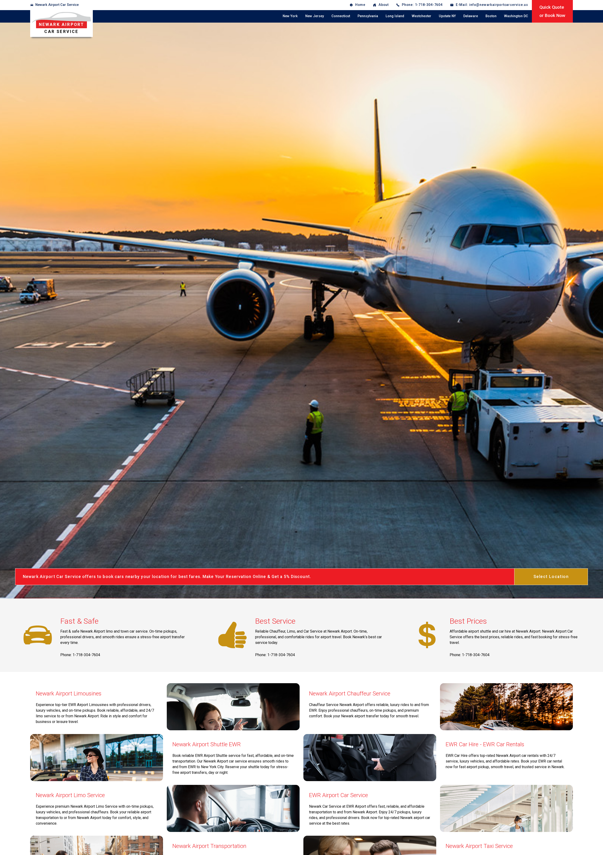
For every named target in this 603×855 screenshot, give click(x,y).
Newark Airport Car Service (57, 5)
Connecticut (340, 16)
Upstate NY (447, 16)
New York (290, 16)
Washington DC (516, 16)
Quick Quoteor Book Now (552, 11)
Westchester (421, 16)
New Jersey (314, 16)
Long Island (395, 16)
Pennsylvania (368, 16)
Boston (491, 16)
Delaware (470, 16)
